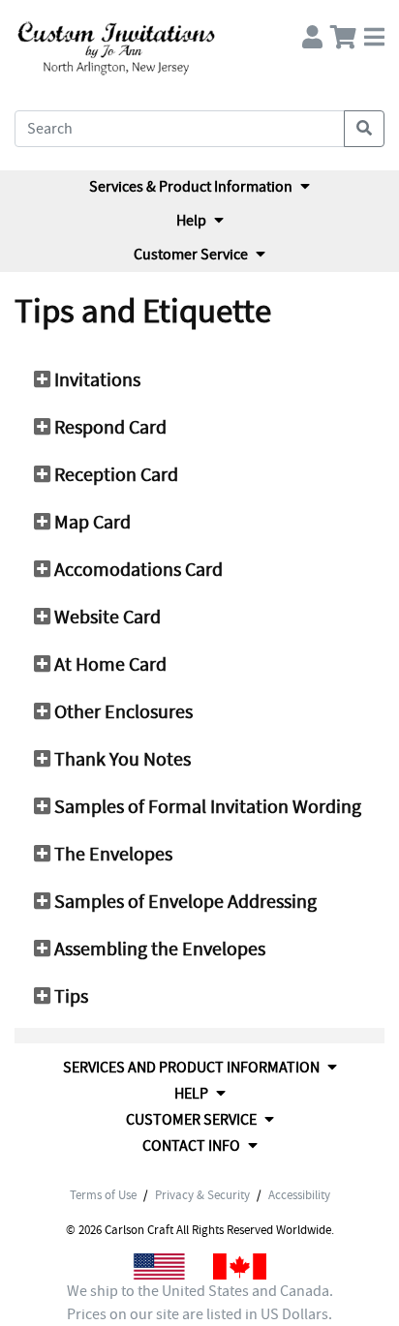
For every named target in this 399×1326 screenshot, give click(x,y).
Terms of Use (103, 1195)
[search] (364, 128)
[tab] (199, 380)
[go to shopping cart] (343, 32)
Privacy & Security (202, 1195)
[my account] (312, 32)
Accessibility (299, 1195)
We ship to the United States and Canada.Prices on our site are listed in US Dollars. (200, 1302)
